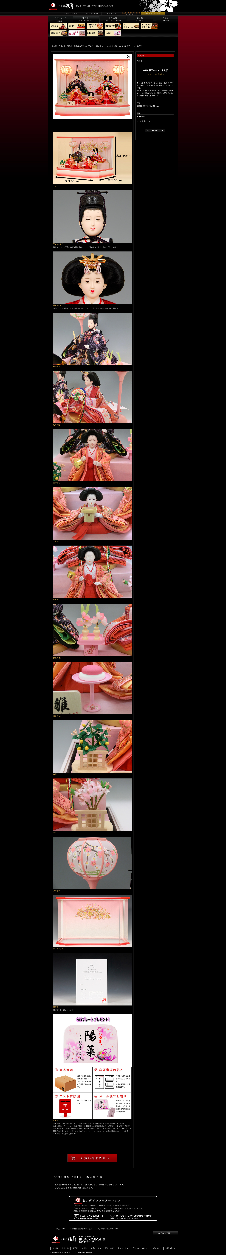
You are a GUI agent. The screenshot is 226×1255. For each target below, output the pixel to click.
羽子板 (75, 1248)
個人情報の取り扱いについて (109, 1229)
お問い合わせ (171, 1248)
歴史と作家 (109, 1248)
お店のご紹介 (96, 1248)
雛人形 (55, 1248)
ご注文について (61, 1229)
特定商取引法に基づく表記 (82, 1229)
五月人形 (65, 1248)
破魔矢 (84, 1248)
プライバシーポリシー (140, 1248)
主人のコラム (123, 1248)
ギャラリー (157, 1248)
